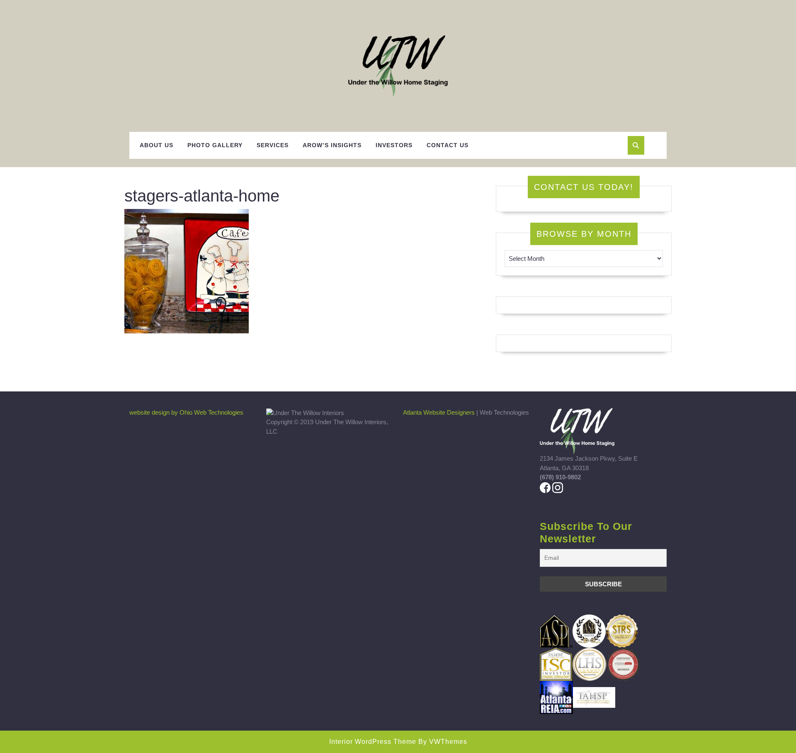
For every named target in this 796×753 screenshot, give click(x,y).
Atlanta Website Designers (439, 412)
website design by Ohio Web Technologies (186, 412)
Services (273, 145)
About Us (156, 145)
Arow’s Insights (332, 145)
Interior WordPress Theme (372, 741)
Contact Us (447, 145)
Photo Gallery (215, 145)
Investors (394, 145)
